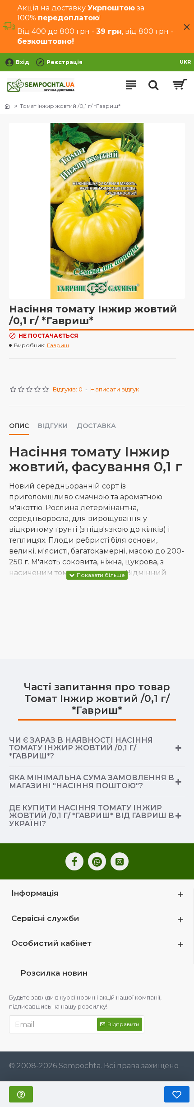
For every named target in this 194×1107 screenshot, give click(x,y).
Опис (19, 426)
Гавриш (58, 345)
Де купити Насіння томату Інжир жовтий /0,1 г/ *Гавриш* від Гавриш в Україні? (91, 816)
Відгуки (53, 426)
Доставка (96, 426)
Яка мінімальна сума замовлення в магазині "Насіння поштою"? (91, 781)
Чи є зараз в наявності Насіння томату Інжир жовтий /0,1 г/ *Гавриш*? (81, 748)
